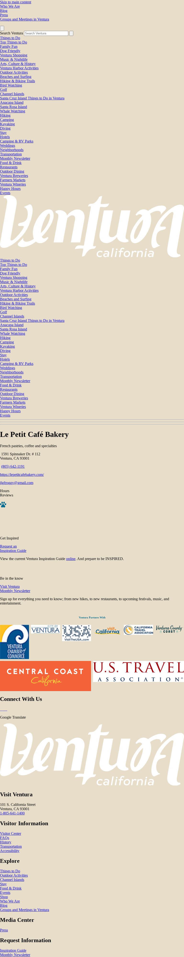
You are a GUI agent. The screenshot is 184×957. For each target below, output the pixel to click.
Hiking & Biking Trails (17, 81)
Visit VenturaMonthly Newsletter (15, 588)
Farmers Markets (12, 180)
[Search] (71, 33)
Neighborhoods (11, 150)
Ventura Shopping (13, 55)
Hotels (5, 137)
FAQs (4, 838)
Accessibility (9, 851)
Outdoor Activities (14, 72)
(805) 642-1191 (13, 466)
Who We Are (10, 6)
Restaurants (8, 167)
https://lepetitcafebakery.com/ (22, 475)
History (5, 842)
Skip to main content (15, 2)
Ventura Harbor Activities (19, 68)
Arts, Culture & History (18, 64)
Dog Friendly (10, 51)
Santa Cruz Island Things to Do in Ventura (32, 98)
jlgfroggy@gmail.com (16, 483)
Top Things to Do (13, 42)
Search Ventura (11, 33)
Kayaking (7, 124)
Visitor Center (10, 833)
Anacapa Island (11, 102)
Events (5, 193)
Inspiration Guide (13, 950)
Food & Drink (11, 163)
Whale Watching (12, 111)
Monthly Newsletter (15, 158)
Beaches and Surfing (15, 77)
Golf (3, 90)
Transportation (11, 154)
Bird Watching (11, 85)
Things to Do (10, 38)
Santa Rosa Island (13, 107)
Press (4, 15)
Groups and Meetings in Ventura (24, 19)
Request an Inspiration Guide (13, 548)
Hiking (5, 115)
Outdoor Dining (12, 171)
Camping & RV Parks (16, 141)
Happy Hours (10, 189)
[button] (92, 422)
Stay (3, 133)
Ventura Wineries (13, 184)
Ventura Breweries (14, 176)
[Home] (92, 256)
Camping (7, 120)
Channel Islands (12, 94)
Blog (3, 11)
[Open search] (2, 28)
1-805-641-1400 (12, 813)
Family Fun (8, 46)
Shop (4, 897)
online (70, 559)
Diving (5, 128)
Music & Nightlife (14, 59)
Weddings (7, 145)
